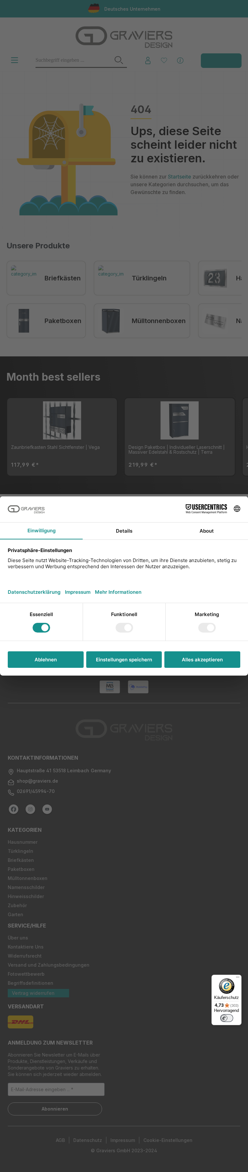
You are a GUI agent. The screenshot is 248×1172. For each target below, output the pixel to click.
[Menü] (238, 978)
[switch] (226, 1018)
